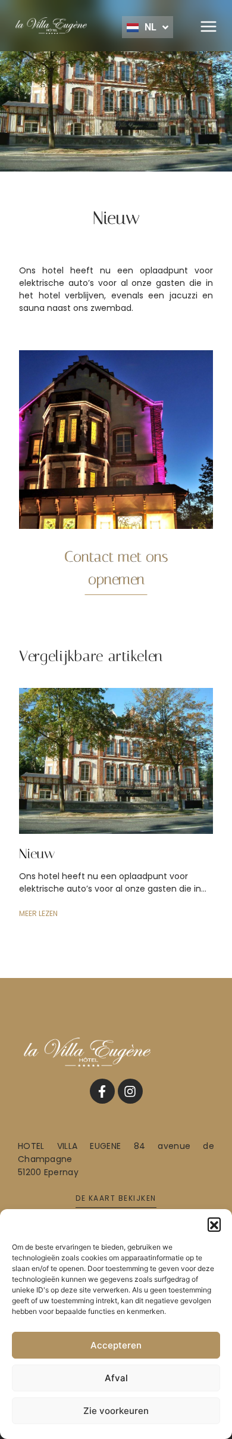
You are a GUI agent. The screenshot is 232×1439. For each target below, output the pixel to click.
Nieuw (37, 854)
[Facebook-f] (102, 1091)
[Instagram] (130, 1091)
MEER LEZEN (38, 913)
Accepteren (116, 1345)
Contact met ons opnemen (116, 568)
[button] (214, 1224)
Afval (116, 1378)
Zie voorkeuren (116, 1410)
